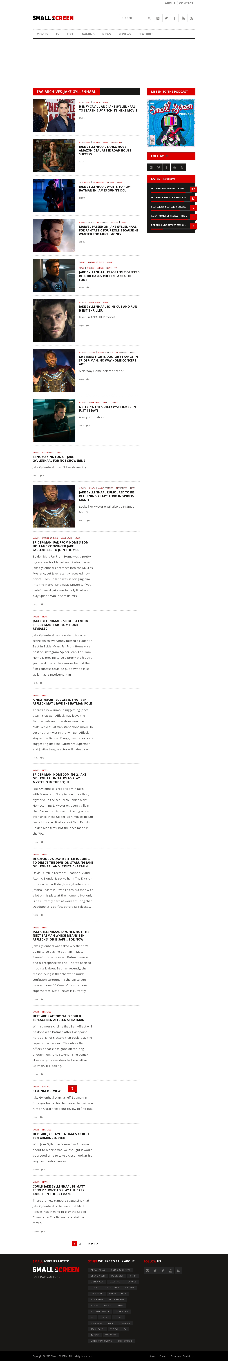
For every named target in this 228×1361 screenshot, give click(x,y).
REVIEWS (124, 34)
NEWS (106, 34)
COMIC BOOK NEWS (120, 1270)
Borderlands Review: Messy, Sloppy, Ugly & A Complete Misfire (171, 225)
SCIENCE (118, 1317)
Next (91, 1243)
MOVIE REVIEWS (116, 1299)
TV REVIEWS (111, 1335)
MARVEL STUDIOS (86, 222)
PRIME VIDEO (116, 142)
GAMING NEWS (112, 1287)
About (170, 3)
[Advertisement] (114, 64)
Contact (186, 3)
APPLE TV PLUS (98, 1270)
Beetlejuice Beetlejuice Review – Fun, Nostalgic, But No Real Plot (171, 206)
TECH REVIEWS (98, 1329)
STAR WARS (96, 1323)
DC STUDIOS (84, 182)
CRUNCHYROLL (98, 1276)
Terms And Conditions (182, 1356)
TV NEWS (95, 1335)
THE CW (114, 1329)
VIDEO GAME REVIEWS (101, 1341)
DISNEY (82, 262)
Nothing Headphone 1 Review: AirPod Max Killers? (171, 188)
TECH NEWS (124, 1323)
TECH (70, 34)
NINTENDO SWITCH (100, 1311)
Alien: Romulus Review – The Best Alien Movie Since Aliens (171, 215)
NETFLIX (100, 268)
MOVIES (42, 34)
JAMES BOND (97, 1293)
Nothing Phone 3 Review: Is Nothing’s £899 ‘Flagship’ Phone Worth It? (171, 197)
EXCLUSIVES (115, 1281)
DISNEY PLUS (97, 1281)
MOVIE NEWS (84, 102)
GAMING (88, 34)
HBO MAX (129, 1287)
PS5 (92, 1317)
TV (57, 34)
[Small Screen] (73, 18)
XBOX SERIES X (125, 1341)
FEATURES (146, 34)
